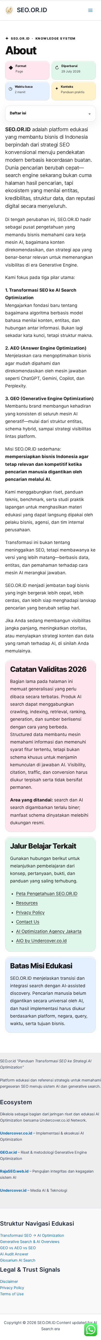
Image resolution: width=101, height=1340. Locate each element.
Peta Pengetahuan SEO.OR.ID (46, 893)
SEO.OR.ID (32, 10)
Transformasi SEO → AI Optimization (32, 1235)
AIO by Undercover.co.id (41, 940)
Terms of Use (12, 1294)
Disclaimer (9, 1281)
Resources (27, 902)
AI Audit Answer (14, 1254)
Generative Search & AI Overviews (30, 1241)
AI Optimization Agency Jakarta (49, 931)
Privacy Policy (30, 912)
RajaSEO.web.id (14, 1171)
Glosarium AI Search (17, 1260)
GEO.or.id (8, 1152)
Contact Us (27, 921)
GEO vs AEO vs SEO (18, 1248)
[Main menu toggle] (90, 10)
